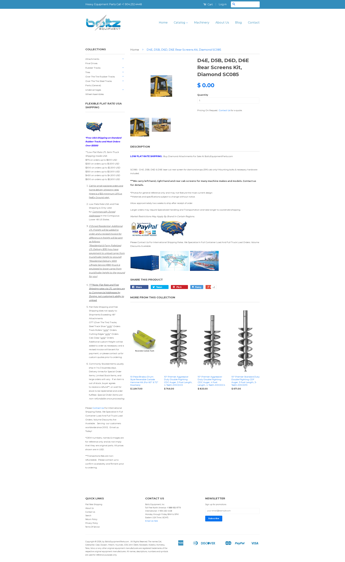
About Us (222, 22)
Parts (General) (93, 85)
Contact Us (98, 408)
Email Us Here (151, 521)
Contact (254, 22)
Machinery (201, 22)
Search (88, 515)
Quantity (202, 95)
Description (140, 146)
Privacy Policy (91, 523)
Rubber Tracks (92, 67)
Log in (223, 4)
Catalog (180, 22)
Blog (238, 22)
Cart (210, 4)
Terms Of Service (92, 527)
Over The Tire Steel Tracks (98, 81)
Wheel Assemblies (94, 94)
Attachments (92, 59)
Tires (87, 72)
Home (163, 22)
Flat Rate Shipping (93, 504)
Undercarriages (93, 89)
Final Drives (91, 63)
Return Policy (91, 519)
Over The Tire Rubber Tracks (100, 76)
